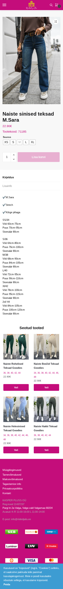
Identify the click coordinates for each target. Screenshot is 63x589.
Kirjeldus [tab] (8, 177)
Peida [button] (7, 584)
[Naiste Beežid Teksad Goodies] (46, 346)
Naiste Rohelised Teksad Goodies (13, 365)
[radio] (6, 142)
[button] (55, 21)
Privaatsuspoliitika (12, 488)
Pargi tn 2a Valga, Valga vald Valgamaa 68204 (28, 507)
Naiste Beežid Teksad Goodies (46, 365)
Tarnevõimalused (12, 474)
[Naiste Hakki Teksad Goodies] (46, 409)
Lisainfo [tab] (7, 186)
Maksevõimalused (13, 479)
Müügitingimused (12, 470)
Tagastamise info (12, 483)
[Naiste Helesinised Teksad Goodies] (16, 409)
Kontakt (7, 493)
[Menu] (8, 5)
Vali (16, 387)
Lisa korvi (38, 157)
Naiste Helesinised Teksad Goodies (14, 428)
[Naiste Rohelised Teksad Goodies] (16, 346)
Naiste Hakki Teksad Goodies (45, 428)
